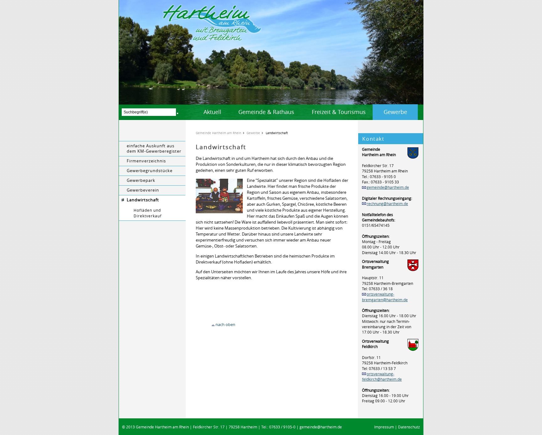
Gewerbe (395, 112)
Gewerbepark (141, 180)
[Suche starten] (177, 113)
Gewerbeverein (143, 190)
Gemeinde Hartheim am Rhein (218, 133)
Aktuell (212, 112)
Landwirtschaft (143, 200)
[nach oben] (213, 324)
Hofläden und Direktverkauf (148, 213)
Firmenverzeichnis (146, 161)
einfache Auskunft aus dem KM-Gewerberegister (154, 148)
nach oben (225, 324)
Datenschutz (409, 427)
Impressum (384, 427)
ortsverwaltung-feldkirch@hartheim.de (382, 377)
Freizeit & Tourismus (339, 112)
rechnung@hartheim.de (387, 203)
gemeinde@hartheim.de (388, 187)
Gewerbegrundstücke (150, 170)
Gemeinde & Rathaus (266, 112)
